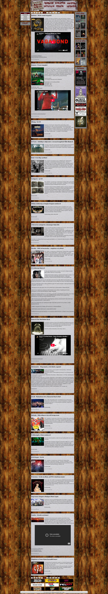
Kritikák (25, 17)
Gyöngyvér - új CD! (37, 179)
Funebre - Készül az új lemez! (40, 515)
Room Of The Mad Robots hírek (40, 319)
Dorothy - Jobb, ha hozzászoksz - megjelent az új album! (47, 248)
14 (56, 12)
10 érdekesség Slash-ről (38, 268)
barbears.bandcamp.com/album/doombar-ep (39, 57)
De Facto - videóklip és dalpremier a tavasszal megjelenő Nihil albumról (52, 141)
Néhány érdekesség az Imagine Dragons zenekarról (46, 203)
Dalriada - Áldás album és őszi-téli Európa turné (45, 415)
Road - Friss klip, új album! (39, 157)
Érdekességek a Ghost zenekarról (41, 435)
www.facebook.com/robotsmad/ (37, 358)
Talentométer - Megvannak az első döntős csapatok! (46, 367)
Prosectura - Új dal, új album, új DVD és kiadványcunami (48, 477)
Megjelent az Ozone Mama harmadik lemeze (44, 559)
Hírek (25, 13)
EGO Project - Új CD (37, 457)
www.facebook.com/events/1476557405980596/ (53, 79)
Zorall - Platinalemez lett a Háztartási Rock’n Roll (46, 396)
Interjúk (25, 16)
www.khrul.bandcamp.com (36, 550)
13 (53, 12)
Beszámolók (25, 14)
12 (50, 12)
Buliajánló (25, 19)
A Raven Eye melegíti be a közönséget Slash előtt (45, 224)
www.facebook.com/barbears (36, 55)
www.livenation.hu (66, 209)
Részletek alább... (47, 133)
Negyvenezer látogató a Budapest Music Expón (44, 496)
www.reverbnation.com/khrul (36, 551)
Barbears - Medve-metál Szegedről (41, 15)
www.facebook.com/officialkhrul (37, 548)
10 (44, 12)
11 (47, 12)
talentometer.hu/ (34, 388)
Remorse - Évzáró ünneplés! (39, 65)
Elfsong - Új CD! (36, 122)
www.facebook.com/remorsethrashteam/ (38, 113)
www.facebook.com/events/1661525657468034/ (53, 326)
